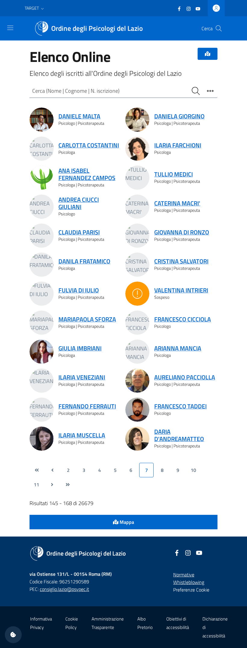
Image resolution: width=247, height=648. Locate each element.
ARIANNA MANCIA (177, 348)
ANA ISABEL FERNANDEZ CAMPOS (86, 174)
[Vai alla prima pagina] (37, 470)
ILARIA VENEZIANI (81, 377)
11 (36, 484)
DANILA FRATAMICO (84, 261)
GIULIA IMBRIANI (80, 348)
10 (193, 470)
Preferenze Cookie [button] (191, 589)
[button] (35, 8)
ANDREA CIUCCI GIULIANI (78, 203)
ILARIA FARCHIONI (177, 145)
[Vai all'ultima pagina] (68, 484)
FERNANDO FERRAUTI (87, 406)
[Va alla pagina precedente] (52, 470)
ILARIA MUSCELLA (81, 435)
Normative (183, 574)
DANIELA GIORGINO (179, 116)
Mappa (126, 522)
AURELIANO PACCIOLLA (184, 377)
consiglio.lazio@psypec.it (64, 589)
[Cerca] (218, 28)
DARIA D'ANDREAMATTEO (179, 435)
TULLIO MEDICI (173, 174)
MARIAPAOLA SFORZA (87, 319)
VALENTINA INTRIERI (181, 290)
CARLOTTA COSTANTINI (88, 145)
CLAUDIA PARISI (79, 232)
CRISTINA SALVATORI (181, 261)
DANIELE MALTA (79, 116)
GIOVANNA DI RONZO (181, 232)
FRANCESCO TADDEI (180, 406)
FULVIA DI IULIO (78, 290)
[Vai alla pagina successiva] (52, 484)
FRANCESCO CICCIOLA (182, 319)
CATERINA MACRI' (177, 203)
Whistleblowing (188, 582)
